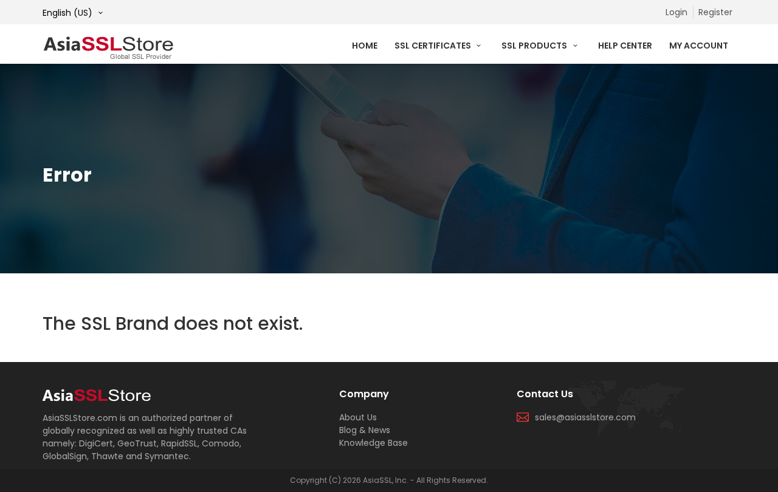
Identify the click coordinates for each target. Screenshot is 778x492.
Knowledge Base (373, 443)
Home (364, 45)
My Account (698, 45)
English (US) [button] (69, 13)
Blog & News (364, 430)
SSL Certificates (433, 45)
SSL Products (535, 45)
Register (715, 12)
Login (676, 12)
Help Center (625, 45)
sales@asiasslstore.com (585, 417)
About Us (358, 417)
